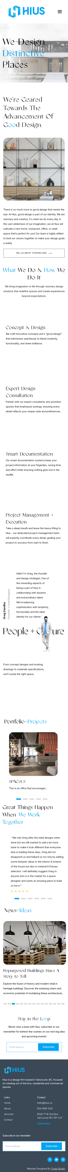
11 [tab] (46, 1004)
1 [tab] (18, 799)
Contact (8, 1119)
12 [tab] (50, 1004)
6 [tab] (49, 898)
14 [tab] (58, 1004)
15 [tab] (63, 1004)
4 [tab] (38, 799)
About (7, 1108)
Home (7, 1102)
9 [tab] (38, 1004)
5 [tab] (45, 799)
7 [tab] (30, 1004)
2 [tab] (25, 799)
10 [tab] (42, 1004)
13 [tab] (54, 1004)
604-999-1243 (45, 1108)
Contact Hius (43, 1123)
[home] (29, 11)
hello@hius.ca (44, 1102)
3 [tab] (31, 799)
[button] (58, 11)
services (8, 1114)
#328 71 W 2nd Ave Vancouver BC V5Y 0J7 (49, 1116)
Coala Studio (58, 1168)
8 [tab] (34, 1004)
